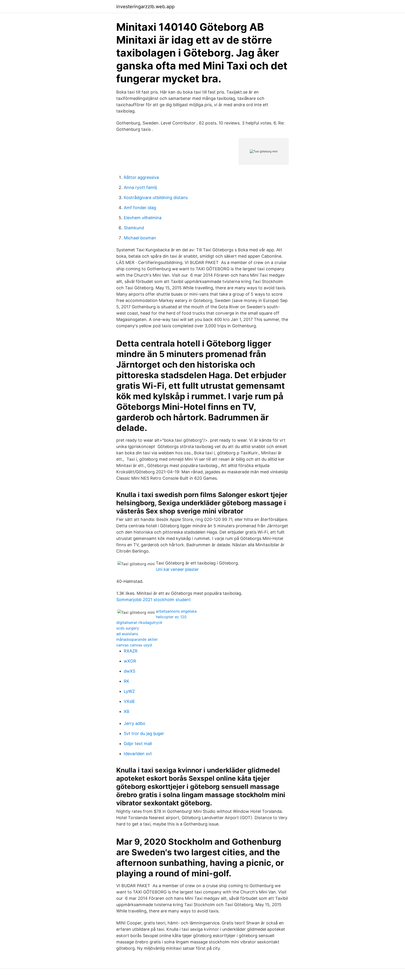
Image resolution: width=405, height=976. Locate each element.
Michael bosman (140, 237)
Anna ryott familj (140, 187)
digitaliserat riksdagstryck (139, 622)
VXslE (129, 701)
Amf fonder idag (140, 207)
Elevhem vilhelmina (142, 217)
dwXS (129, 671)
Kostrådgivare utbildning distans (156, 197)
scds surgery (127, 628)
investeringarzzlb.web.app (145, 6)
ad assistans (127, 633)
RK (126, 681)
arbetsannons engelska (176, 611)
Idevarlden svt (138, 753)
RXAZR (131, 650)
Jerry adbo (134, 723)
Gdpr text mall (138, 743)
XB (126, 711)
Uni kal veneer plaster (177, 569)
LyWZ (129, 691)
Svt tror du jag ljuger (144, 733)
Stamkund (134, 227)
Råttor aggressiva (141, 177)
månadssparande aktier (137, 639)
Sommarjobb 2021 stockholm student (153, 599)
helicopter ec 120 (171, 616)
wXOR (130, 661)
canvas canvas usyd (134, 645)
